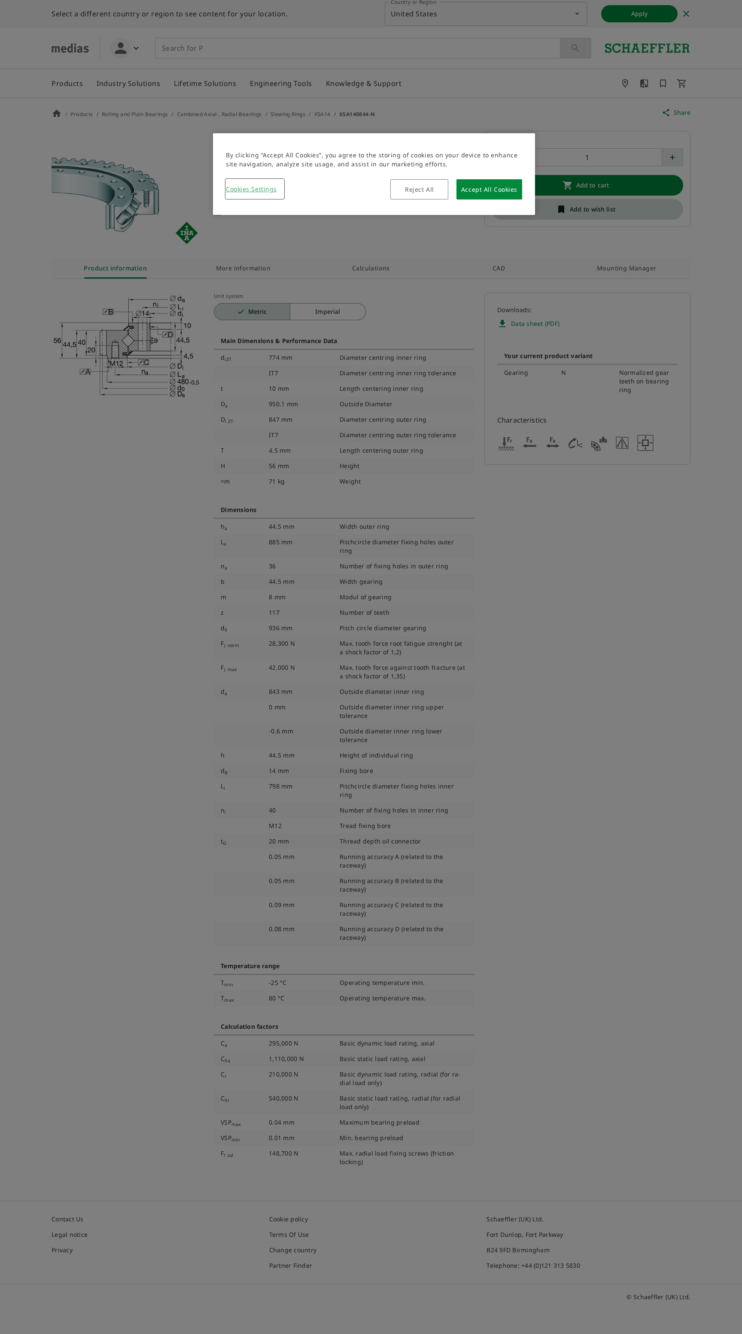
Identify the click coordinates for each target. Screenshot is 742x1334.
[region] (374, 174)
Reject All (419, 189)
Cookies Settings (251, 189)
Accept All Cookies (489, 189)
